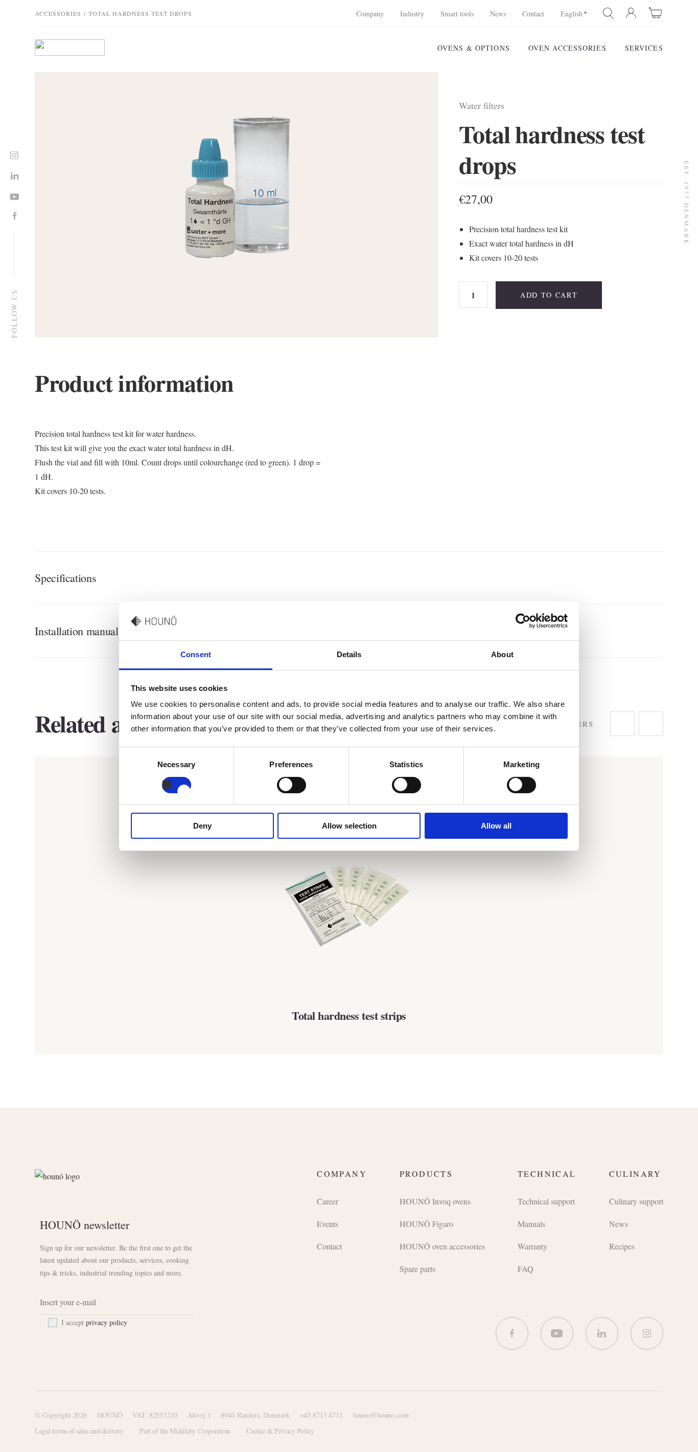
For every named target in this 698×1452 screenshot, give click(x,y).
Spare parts (417, 1268)
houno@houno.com (381, 1415)
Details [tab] (349, 654)
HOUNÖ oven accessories (442, 1246)
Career (327, 1201)
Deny (202, 825)
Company (370, 13)
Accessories (58, 13)
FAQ (525, 1268)
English (572, 13)
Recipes (622, 1246)
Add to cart (548, 295)
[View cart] (656, 12)
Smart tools (457, 13)
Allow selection (349, 825)
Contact (533, 13)
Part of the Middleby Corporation (184, 1431)
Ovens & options (473, 48)
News (498, 13)
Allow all (496, 825)
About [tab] (502, 654)
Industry (412, 13)
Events (327, 1223)
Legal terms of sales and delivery (79, 1431)
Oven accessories (567, 48)
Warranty (532, 1246)
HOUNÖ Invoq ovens (435, 1201)
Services (644, 48)
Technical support (546, 1201)
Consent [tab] (195, 654)
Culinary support (636, 1201)
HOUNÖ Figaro (426, 1223)
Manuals (531, 1223)
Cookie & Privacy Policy (280, 1431)
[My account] (631, 13)
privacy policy (106, 1322)
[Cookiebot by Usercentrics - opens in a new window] (523, 621)
